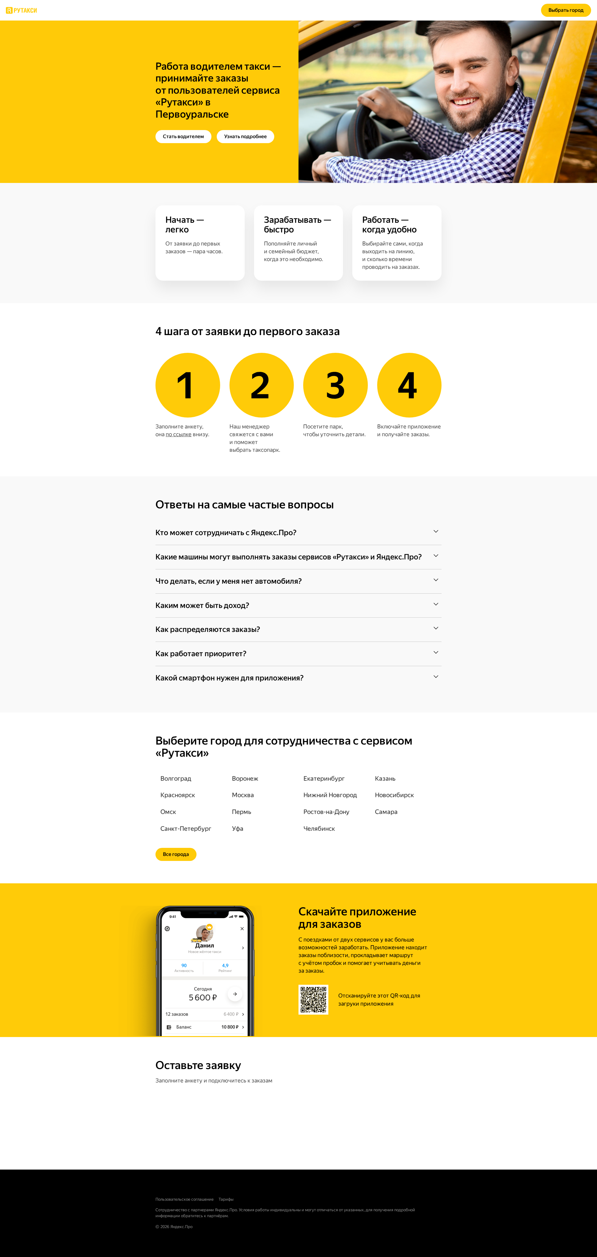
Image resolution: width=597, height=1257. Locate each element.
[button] (298, 533)
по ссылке (179, 434)
